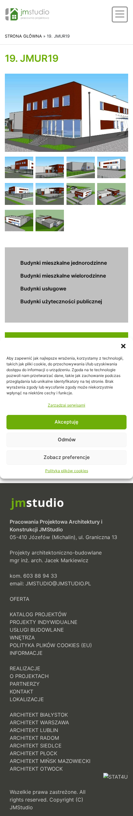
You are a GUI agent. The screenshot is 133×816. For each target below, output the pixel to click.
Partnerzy (25, 684)
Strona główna (23, 36)
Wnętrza (22, 637)
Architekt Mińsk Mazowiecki (50, 761)
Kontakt (21, 691)
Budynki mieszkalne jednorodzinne (63, 263)
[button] (123, 346)
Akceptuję (66, 422)
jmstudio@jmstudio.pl (58, 583)
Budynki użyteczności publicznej (61, 301)
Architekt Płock (33, 753)
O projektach (29, 676)
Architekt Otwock (36, 769)
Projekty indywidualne (43, 622)
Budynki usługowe (43, 288)
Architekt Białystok (39, 714)
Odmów (67, 439)
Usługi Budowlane (37, 630)
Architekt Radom (34, 738)
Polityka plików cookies (66, 470)
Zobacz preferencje (67, 457)
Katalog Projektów (38, 614)
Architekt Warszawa (39, 722)
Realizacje (25, 668)
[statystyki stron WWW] (115, 792)
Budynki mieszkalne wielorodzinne (63, 275)
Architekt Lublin (34, 730)
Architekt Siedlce (36, 745)
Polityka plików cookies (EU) (51, 645)
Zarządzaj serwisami (66, 405)
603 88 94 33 (40, 576)
